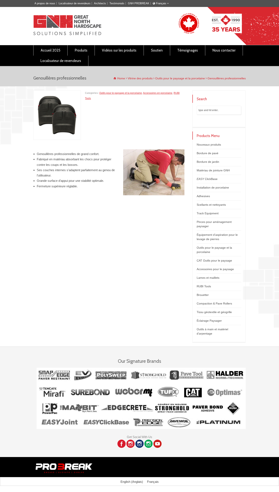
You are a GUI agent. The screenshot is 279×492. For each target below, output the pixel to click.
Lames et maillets (208, 277)
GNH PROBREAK (138, 3)
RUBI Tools (204, 286)
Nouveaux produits (209, 144)
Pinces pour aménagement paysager (214, 224)
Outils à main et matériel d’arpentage (212, 331)
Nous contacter (223, 50)
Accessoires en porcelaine (157, 93)
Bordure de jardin (208, 161)
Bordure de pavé (207, 153)
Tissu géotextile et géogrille (214, 312)
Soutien (157, 50)
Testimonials (116, 3)
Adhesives (203, 196)
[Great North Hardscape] (67, 34)
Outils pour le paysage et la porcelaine (120, 93)
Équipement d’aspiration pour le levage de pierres (217, 237)
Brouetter (203, 295)
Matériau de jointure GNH (213, 170)
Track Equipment (208, 213)
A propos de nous (45, 3)
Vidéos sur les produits (119, 50)
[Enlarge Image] (57, 93)
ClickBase (207, 179)
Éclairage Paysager (209, 320)
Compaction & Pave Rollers (214, 303)
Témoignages (187, 50)
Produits (81, 50)
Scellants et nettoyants (211, 204)
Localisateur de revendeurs (74, 3)
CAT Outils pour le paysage (214, 260)
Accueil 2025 (50, 50)
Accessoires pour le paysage (215, 269)
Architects (100, 3)
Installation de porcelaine (213, 187)
